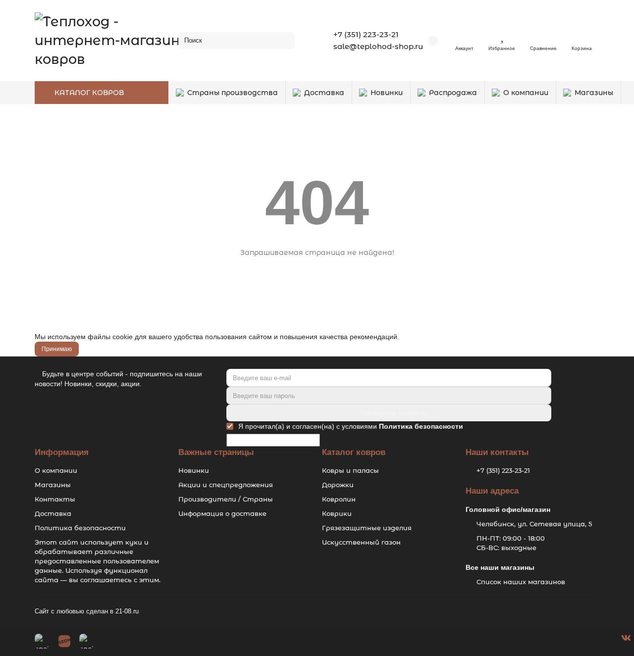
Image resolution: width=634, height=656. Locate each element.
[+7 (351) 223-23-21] (624, 613)
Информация (62, 452)
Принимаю (57, 349)
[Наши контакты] (597, 634)
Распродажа (453, 92)
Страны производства (232, 92)
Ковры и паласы (350, 470)
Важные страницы (216, 452)
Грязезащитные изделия (367, 528)
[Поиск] (284, 41)
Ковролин (339, 499)
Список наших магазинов (520, 582)
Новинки (386, 92)
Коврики (337, 513)
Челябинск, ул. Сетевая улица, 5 (534, 524)
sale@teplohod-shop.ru (378, 46)
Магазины (594, 92)
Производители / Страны (225, 499)
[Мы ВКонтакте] (626, 638)
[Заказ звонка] (624, 651)
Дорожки (338, 485)
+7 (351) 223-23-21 (366, 34)
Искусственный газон (361, 542)
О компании (525, 92)
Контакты (55, 499)
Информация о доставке (222, 513)
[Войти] (464, 36)
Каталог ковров (353, 452)
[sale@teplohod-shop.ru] (624, 625)
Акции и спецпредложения (225, 485)
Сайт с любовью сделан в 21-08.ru (87, 611)
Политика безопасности (80, 528)
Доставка (324, 92)
